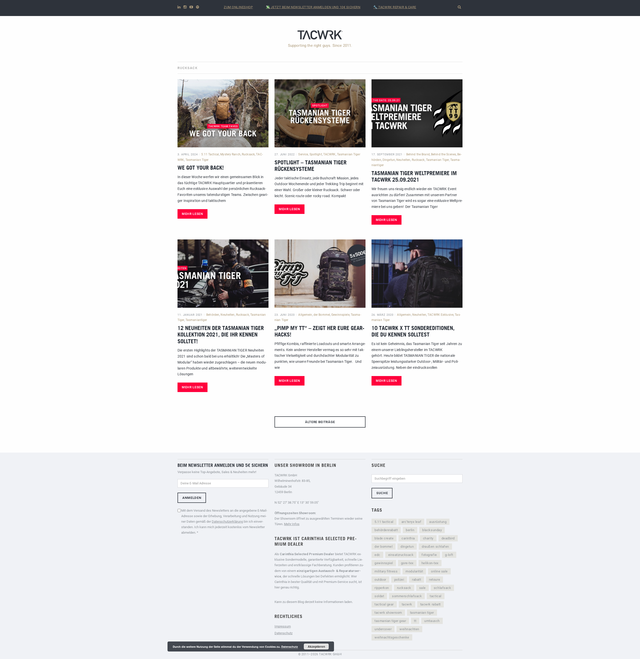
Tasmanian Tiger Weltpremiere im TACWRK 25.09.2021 (414, 176)
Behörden (212, 314)
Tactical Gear (384, 604)
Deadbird (448, 538)
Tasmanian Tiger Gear (390, 621)
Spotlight (316, 154)
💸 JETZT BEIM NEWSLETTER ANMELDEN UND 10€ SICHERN (313, 7)
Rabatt (416, 579)
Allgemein (305, 314)
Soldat (379, 596)
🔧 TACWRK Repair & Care (394, 7)
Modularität (414, 571)
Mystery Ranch (230, 154)
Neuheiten (403, 160)
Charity (428, 538)
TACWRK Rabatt (430, 604)
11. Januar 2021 (190, 314)
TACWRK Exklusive (441, 314)
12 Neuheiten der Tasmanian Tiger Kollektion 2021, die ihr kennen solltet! (221, 334)
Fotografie (429, 555)
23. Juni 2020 (284, 314)
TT (415, 621)
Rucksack (248, 154)
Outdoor (380, 579)
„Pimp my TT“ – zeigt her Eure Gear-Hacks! (319, 331)
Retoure (434, 579)
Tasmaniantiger (196, 320)
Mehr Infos (292, 524)
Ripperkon (381, 588)
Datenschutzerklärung (227, 521)
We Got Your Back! (201, 167)
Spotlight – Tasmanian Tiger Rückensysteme (310, 165)
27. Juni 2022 (284, 154)
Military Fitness (386, 571)
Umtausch (432, 621)
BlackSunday (432, 530)
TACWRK (329, 154)
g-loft (449, 555)
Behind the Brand (418, 154)
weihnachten (409, 629)
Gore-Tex (407, 563)
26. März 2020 (382, 314)
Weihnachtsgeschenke (391, 637)
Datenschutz (283, 633)
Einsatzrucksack (401, 555)
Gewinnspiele (340, 314)
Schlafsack (442, 588)
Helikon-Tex (430, 563)
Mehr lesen (192, 214)
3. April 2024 (188, 154)
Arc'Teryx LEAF (411, 522)
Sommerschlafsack (407, 596)
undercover (383, 629)
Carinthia (408, 538)
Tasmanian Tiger (197, 160)
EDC (377, 555)
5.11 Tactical (210, 154)
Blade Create (384, 538)
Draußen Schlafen (435, 546)
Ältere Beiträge (320, 422)
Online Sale (439, 571)
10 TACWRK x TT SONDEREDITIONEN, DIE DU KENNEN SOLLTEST (413, 331)
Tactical (435, 596)
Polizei (399, 579)
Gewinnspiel (383, 563)
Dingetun (388, 160)
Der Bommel (383, 546)
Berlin (410, 530)
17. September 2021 (387, 154)
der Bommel (322, 314)
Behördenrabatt (386, 530)
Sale (422, 588)
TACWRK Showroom (388, 612)
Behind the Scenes (443, 154)
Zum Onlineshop (238, 7)
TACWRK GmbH (330, 654)
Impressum (282, 626)
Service (303, 154)
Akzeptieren (316, 646)
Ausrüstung (437, 522)
